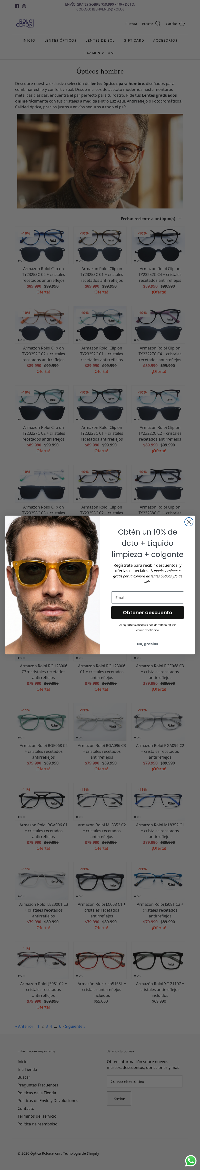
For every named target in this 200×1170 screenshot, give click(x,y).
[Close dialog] (189, 522)
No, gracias (147, 644)
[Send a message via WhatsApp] (191, 1161)
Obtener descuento (147, 612)
